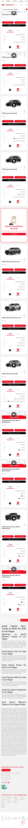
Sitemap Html (16, 818)
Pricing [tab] (17, 30)
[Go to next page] (15, 620)
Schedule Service (9, 798)
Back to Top (24, 620)
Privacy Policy (6, 818)
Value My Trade (15, 801)
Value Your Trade (21, 22)
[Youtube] (8, 782)
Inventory (4, 795)
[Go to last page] (17, 620)
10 (12, 620)
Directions (22, 799)
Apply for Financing (15, 798)
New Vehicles (4, 797)
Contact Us (7, 770)
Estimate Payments (8, 22)
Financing (16, 795)
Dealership (23, 795)
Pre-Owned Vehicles (3, 800)
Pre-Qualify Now (14, 234)
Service (9, 795)
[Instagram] (5, 782)
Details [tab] (10, 30)
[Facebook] (2, 782)
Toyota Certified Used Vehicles (3, 805)
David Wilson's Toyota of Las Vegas (2, 818)
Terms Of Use (9, 818)
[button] (24, 12)
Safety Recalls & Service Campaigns (24, 818)
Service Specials (9, 801)
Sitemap (12, 818)
